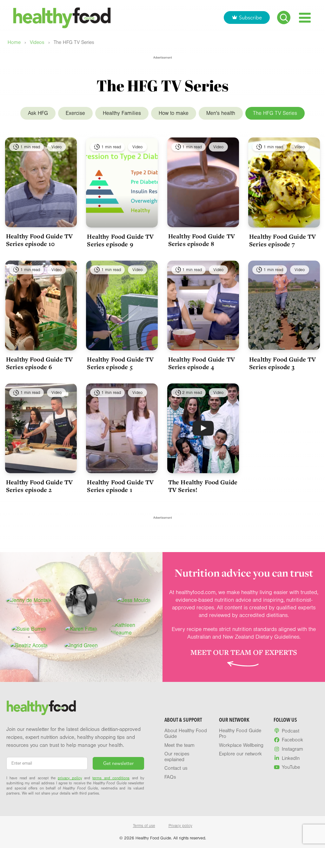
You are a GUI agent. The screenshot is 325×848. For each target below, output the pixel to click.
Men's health (220, 113)
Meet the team (179, 745)
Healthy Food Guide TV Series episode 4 (201, 363)
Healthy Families (122, 113)
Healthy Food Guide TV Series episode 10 (39, 240)
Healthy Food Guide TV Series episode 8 (201, 240)
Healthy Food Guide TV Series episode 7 (282, 240)
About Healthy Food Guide (185, 733)
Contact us (176, 768)
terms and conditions (110, 778)
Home (14, 42)
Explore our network (240, 754)
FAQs (170, 777)
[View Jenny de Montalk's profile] (28, 600)
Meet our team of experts (243, 652)
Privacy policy (180, 825)
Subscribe (250, 17)
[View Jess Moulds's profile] (133, 600)
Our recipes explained (176, 756)
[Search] (283, 17)
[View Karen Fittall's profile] (81, 629)
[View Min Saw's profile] (81, 600)
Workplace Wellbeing (241, 745)
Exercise (75, 113)
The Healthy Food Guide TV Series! (202, 486)
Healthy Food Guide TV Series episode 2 (39, 486)
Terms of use (144, 825)
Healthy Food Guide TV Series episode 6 (39, 363)
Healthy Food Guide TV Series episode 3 (282, 363)
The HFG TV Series (275, 113)
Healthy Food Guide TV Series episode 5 (120, 363)
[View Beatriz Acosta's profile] (29, 645)
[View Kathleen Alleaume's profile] (133, 629)
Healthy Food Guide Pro (240, 733)
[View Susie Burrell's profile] (29, 629)
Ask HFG (38, 113)
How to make (174, 113)
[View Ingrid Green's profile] (81, 645)
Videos (37, 42)
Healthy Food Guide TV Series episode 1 (120, 486)
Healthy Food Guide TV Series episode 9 (120, 240)
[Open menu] (304, 17)
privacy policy (70, 778)
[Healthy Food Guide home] (41, 708)
